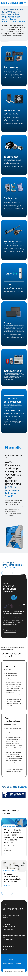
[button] (3, 794)
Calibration (10, 198)
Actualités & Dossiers (8, 963)
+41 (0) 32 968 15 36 (9, 926)
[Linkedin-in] (6, 949)
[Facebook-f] (3, 949)
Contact (18, 963)
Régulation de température (12, 112)
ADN (5, 959)
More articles (8, 893)
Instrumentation (13, 370)
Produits (7, 885)
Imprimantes (11, 156)
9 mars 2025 (6, 826)
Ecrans (7, 323)
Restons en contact (11, 630)
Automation (11, 67)
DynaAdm (12, 826)
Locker (8, 284)
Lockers (7, 853)
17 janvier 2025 (6, 870)
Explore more (8, 573)
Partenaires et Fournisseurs (12, 400)
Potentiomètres (13, 241)
